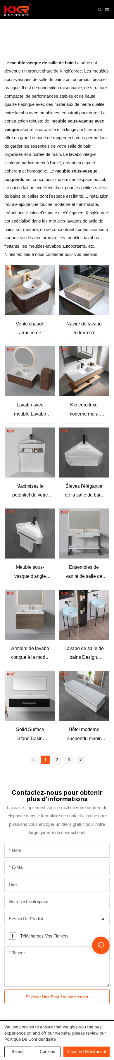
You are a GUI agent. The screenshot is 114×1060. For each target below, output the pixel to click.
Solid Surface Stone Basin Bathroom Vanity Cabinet (30, 735)
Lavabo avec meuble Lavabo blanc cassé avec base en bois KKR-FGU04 (30, 410)
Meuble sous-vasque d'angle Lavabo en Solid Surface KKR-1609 (30, 573)
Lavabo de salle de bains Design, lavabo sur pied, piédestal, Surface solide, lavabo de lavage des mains (84, 654)
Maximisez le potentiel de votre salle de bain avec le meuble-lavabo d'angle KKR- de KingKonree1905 (30, 492)
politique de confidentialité (30, 1039)
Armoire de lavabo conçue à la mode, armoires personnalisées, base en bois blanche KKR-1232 (30, 654)
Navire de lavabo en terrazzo (84, 328)
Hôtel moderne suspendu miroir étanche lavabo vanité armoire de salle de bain (84, 735)
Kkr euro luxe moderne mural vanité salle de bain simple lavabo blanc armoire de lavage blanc (84, 410)
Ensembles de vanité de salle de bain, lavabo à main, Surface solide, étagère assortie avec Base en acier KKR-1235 (84, 573)
